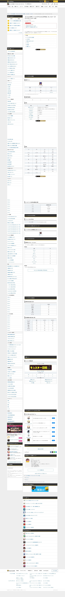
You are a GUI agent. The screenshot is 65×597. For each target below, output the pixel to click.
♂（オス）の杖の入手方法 (11, 284)
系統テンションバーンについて (12, 357)
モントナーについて (11, 241)
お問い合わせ (36, 570)
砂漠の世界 (9, 84)
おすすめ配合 (26, 6)
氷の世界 (9, 88)
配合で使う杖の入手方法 (11, 282)
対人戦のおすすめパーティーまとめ (31, 25)
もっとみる (20, 32)
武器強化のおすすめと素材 (12, 390)
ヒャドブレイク (31, 108)
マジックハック (34, 256)
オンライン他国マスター (11, 70)
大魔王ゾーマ (40, 234)
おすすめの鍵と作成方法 (11, 151)
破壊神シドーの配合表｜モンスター (15, 30)
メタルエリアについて (11, 338)
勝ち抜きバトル (10, 117)
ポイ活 (42, 1)
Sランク (9, 199)
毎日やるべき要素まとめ (11, 74)
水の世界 (9, 86)
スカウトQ (9, 121)
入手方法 (28, 39)
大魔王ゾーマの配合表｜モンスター (15, 23)
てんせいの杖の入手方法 (11, 288)
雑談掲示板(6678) (10, 417)
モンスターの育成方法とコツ (12, 245)
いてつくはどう (31, 112)
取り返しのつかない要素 (11, 55)
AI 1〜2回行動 (31, 115)
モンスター (46, 6)
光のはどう (31, 113)
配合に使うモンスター (30, 41)
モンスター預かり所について (12, 103)
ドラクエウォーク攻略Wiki (20, 579)
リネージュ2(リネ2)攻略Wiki (47, 585)
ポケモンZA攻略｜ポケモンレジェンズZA (22, 573)
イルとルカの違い (10, 384)
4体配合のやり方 (10, 274)
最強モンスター (32, 6)
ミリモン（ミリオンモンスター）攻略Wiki (35, 587)
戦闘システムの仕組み (11, 350)
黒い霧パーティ (10, 176)
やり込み (9, 6)
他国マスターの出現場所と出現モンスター (32, 27)
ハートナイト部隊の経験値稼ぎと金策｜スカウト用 (16, 20)
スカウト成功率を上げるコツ (12, 66)
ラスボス (9, 97)
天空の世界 (9, 90)
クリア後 (9, 95)
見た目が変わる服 (10, 139)
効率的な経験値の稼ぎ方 (11, 334)
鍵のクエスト (10, 157)
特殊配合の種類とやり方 (11, 272)
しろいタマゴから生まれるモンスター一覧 (14, 233)
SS (28, 374)
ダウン (34, 258)
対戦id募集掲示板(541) (11, 421)
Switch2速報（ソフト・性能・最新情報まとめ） (49, 573)
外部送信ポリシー (30, 570)
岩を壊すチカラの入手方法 (12, 105)
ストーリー (21, 6)
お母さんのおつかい (11, 124)
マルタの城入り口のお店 (11, 111)
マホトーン (34, 255)
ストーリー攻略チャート (11, 78)
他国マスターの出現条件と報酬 (12, 145)
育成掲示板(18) (10, 419)
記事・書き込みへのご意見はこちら (41, 473)
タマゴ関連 (32, 382)
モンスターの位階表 (11, 280)
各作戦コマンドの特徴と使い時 (12, 353)
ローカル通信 (10, 377)
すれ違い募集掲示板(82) (11, 415)
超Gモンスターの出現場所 (11, 255)
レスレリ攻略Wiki (18, 587)
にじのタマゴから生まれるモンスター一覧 (14, 226)
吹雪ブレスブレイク (31, 107)
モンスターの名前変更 (11, 243)
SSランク (9, 184)
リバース (34, 263)
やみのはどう (31, 110)
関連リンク (28, 46)
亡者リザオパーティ (11, 172)
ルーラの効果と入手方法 (11, 68)
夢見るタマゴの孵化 (11, 222)
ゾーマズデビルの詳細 (30, 37)
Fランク (9, 212)
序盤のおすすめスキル (11, 59)
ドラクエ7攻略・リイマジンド (20, 575)
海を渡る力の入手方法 (11, 109)
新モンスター (48, 382)
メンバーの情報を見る (40, 470)
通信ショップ (10, 375)
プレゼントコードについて (12, 348)
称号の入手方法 (10, 155)
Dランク (9, 208)
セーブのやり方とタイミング (12, 346)
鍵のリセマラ (10, 153)
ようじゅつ (51, 92)
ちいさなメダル (10, 141)
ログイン (56, 1)
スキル (53, 6)
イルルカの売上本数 (11, 388)
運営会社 (40, 570)
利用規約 (17, 570)
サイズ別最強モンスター (13, 27)
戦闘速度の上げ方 (10, 359)
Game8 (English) (45, 570)
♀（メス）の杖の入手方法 (11, 286)
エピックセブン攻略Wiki (46, 580)
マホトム (34, 250)
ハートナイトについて (11, 262)
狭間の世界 (9, 93)
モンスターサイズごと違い (12, 249)
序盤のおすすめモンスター (48, 379)
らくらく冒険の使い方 (11, 72)
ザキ (34, 260)
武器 (8, 400)
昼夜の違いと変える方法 (11, 363)
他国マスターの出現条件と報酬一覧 (15, 25)
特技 (8, 404)
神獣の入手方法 (10, 257)
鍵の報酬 (9, 159)
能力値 (28, 44)
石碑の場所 (9, 101)
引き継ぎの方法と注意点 (11, 386)
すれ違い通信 (10, 369)
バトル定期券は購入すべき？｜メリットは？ (14, 344)
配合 (12, 6)
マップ (9, 408)
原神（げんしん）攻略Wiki (20, 580)
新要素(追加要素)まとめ (11, 381)
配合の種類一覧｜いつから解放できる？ (14, 266)
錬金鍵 (42, 6)
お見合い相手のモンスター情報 (12, 253)
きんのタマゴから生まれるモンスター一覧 (14, 228)
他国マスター (38, 6)
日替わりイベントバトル (11, 119)
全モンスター (10, 180)
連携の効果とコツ (10, 361)
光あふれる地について (11, 340)
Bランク (9, 204)
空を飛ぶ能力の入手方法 (11, 107)
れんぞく (31, 118)
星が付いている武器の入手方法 (12, 392)
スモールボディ (31, 117)
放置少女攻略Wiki (18, 585)
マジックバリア (34, 261)
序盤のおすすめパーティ (32, 381)
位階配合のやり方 (10, 268)
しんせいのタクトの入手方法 (12, 291)
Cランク (9, 206)
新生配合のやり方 (10, 270)
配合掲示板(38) (10, 412)
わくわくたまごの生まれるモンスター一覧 (14, 224)
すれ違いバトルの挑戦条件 (12, 371)
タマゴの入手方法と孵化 (11, 218)
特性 (49, 6)
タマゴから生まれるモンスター (12, 216)
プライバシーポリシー (23, 570)
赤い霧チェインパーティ (11, 174)
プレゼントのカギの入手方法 (12, 396)
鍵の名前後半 (10, 164)
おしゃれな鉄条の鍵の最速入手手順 (13, 147)
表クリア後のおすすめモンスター (13, 64)
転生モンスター (10, 247)
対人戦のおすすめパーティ (48, 381)
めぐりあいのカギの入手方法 (12, 394)
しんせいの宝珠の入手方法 (12, 293)
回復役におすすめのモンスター (12, 62)
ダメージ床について (11, 365)
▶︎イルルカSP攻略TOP (11, 51)
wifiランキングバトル (11, 373)
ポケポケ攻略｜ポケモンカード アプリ (48, 575)
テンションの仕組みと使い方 (12, 355)
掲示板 (56, 6)
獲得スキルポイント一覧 (11, 251)
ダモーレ (34, 253)
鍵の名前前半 (10, 162)
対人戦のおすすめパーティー (12, 170)
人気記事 (11, 18)
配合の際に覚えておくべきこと (12, 276)
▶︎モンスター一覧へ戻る (40, 371)
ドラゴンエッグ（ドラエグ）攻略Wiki (48, 587)
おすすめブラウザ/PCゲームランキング (15, 462)
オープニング (10, 82)
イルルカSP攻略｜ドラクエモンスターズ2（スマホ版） (32, 475)
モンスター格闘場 (10, 115)
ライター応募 (55, 570)
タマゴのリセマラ (10, 220)
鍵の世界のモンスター (11, 166)
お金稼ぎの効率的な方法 (11, 336)
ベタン (34, 251)
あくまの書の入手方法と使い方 (12, 278)
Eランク (9, 210)
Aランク (27, 479)
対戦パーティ (16, 6)
